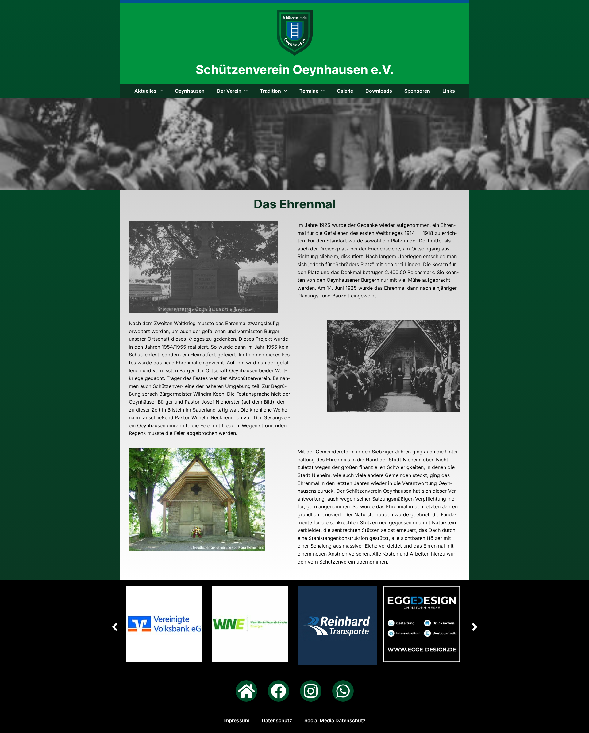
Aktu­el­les (145, 91)
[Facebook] (278, 691)
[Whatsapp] (343, 691)
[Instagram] (310, 691)
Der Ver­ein (229, 91)
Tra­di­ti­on (270, 91)
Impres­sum (236, 720)
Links (448, 91)
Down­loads (378, 91)
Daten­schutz (277, 720)
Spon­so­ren (417, 91)
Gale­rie (345, 91)
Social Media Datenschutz (335, 720)
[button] (474, 627)
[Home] (246, 691)
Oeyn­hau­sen (190, 91)
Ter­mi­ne (308, 91)
